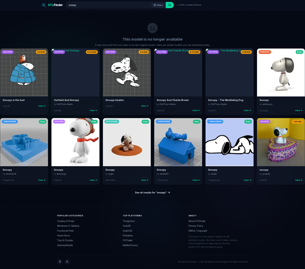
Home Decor (63, 235)
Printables (128, 235)
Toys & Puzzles (65, 240)
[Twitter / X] (67, 262)
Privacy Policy (196, 226)
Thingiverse (129, 221)
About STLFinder (197, 221)
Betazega (61, 174)
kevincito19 (11, 174)
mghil (111, 174)
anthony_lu (267, 104)
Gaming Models (65, 245)
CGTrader (128, 240)
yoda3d (266, 174)
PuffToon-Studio (65, 104)
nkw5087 (164, 174)
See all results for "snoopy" (151, 192)
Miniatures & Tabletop (68, 226)
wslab (214, 174)
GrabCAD (127, 231)
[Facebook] (60, 262)
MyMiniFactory (130, 245)
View (40, 106)
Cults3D (127, 226)
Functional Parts (65, 231)
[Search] (170, 5)
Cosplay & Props (65, 221)
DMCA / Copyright (198, 231)
